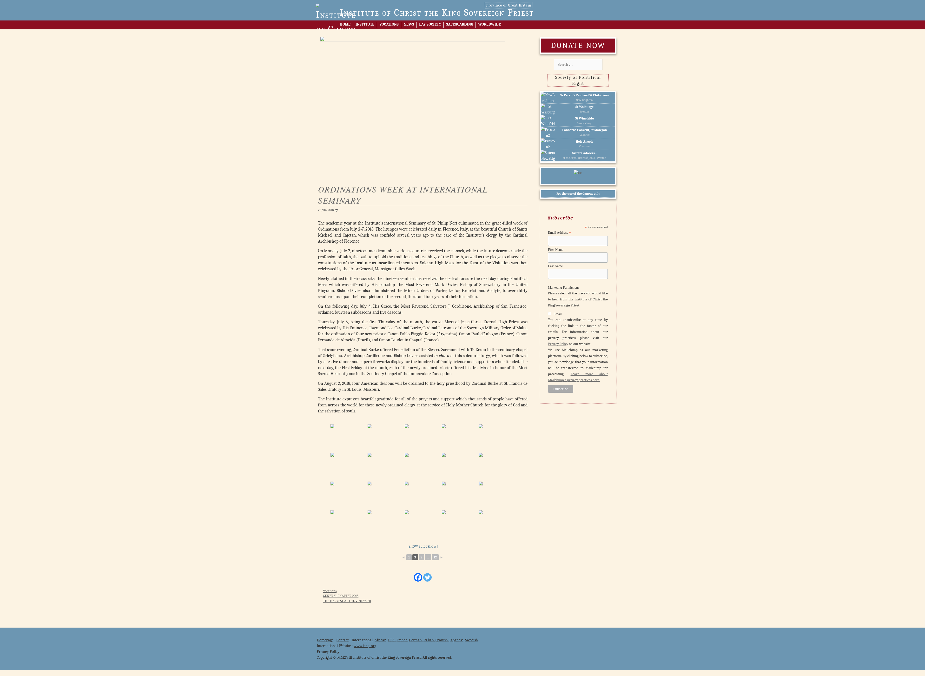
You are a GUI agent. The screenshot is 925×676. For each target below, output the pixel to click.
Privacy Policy (558, 344)
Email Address (559, 232)
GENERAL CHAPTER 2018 (340, 596)
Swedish (471, 640)
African (380, 640)
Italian (428, 640)
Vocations (389, 24)
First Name (555, 250)
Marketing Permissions (563, 287)
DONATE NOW (578, 45)
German (415, 640)
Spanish (442, 640)
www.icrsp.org (365, 646)
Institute (365, 24)
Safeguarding (459, 24)
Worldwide (489, 24)
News (409, 24)
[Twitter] (427, 577)
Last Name (555, 266)
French (402, 640)
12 (435, 557)
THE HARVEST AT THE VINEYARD (347, 601)
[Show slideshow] (423, 546)
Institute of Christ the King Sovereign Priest (437, 12)
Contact (343, 640)
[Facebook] (418, 577)
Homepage (325, 640)
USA (391, 640)
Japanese (456, 640)
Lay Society (430, 24)
